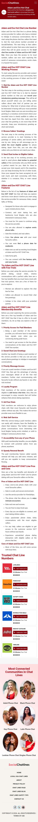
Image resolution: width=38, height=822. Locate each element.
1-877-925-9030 (21, 617)
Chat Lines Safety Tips (19, 795)
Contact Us (19, 799)
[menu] (35, 3)
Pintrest (23, 807)
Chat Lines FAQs (19, 788)
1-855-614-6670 (21, 601)
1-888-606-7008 (21, 632)
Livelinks (16, 565)
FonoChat (17, 581)
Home (19, 772)
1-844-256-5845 (21, 649)
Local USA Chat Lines (19, 776)
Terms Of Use (19, 816)
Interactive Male (19, 613)
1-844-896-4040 (21, 585)
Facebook (15, 807)
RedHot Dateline (19, 629)
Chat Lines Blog (19, 791)
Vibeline (16, 645)
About (19, 780)
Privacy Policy (19, 784)
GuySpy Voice (18, 597)
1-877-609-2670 (21, 569)
